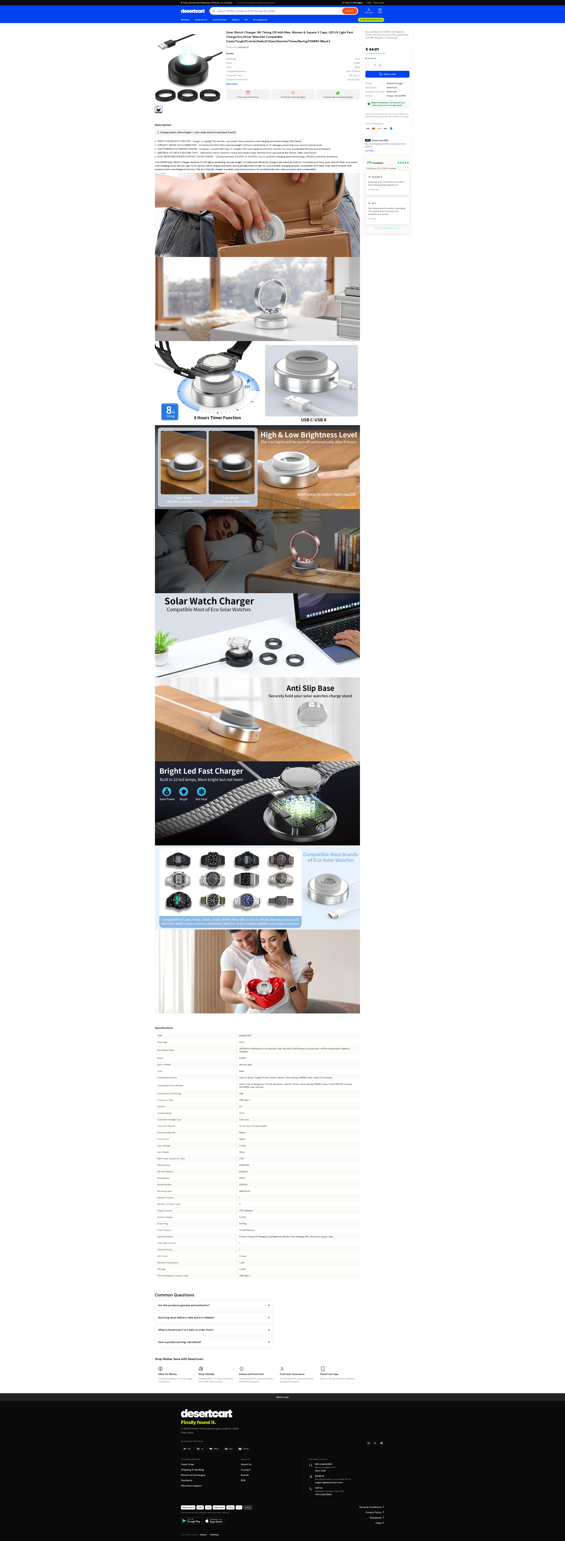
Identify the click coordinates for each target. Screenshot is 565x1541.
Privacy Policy (375, 1512)
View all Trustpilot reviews (387, 228)
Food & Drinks (220, 19)
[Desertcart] (193, 11)
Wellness (185, 19)
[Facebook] (381, 1443)
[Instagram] (368, 1443)
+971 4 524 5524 (323, 1494)
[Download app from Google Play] (191, 1521)
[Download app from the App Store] (213, 1521)
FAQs (380, 1523)
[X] (375, 1443)
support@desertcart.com (329, 1482)
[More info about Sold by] (404, 83)
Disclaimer (377, 1517)
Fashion (235, 19)
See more (232, 83)
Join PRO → (370, 151)
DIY (246, 19)
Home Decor (201, 19)
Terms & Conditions (371, 1507)
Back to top (283, 1397)
